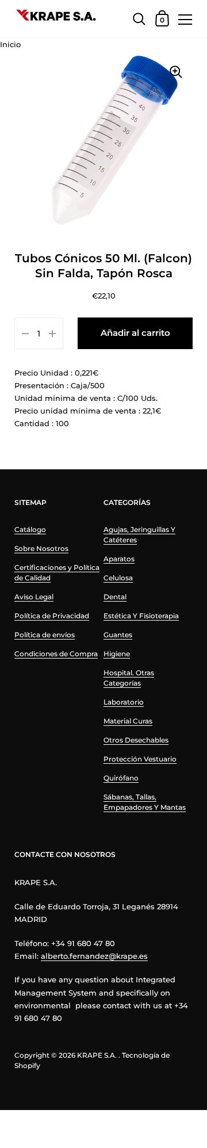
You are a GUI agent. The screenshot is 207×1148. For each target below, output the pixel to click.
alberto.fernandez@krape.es (94, 956)
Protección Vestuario (140, 759)
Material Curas (127, 721)
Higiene (116, 653)
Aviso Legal (33, 596)
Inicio (10, 44)
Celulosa (118, 577)
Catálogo (30, 529)
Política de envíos (44, 634)
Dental (114, 596)
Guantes (117, 634)
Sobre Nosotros (41, 548)
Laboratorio (123, 702)
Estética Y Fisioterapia (141, 615)
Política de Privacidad (51, 615)
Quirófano (121, 778)
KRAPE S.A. (97, 1055)
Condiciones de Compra (56, 653)
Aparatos (119, 558)
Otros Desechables (135, 740)
